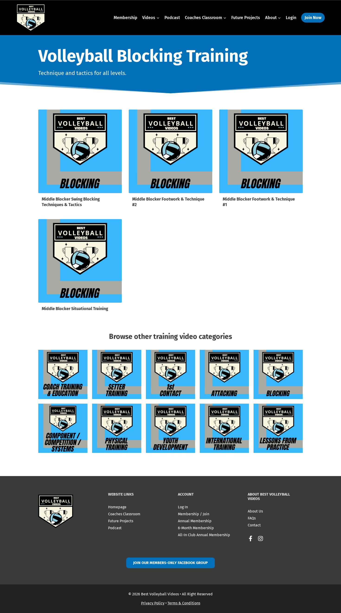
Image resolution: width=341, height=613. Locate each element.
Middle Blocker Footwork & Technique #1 (259, 202)
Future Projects (245, 17)
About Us (255, 511)
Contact (254, 525)
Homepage (117, 507)
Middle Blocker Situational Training (75, 308)
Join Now (313, 17)
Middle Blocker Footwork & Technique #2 (168, 202)
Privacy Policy (152, 603)
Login (291, 17)
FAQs (252, 518)
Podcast (172, 17)
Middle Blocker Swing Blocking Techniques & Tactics (71, 202)
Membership (125, 17)
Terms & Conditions (183, 603)
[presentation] (80, 151)
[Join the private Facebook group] (252, 538)
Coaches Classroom (124, 514)
